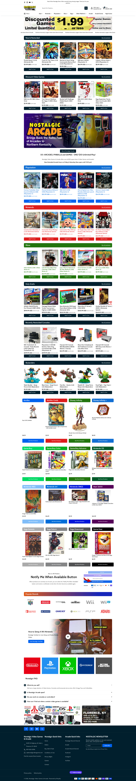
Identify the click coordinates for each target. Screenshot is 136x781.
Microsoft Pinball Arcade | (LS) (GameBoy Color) (56, 470)
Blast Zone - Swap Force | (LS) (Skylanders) (50, 386)
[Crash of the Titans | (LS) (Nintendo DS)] (50, 50)
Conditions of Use (50, 752)
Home (46, 741)
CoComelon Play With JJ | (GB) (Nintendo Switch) (68, 230)
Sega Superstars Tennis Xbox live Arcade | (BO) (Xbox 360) (103, 101)
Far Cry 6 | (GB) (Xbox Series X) (102, 268)
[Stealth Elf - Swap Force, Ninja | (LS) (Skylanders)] (86, 375)
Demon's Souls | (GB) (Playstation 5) (102, 191)
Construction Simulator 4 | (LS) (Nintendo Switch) (32, 230)
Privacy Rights (48, 756)
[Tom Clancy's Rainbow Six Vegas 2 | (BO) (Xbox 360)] (50, 89)
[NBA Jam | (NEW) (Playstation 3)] (86, 50)
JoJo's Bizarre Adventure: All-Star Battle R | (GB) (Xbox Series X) (67, 269)
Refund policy (38, 773)
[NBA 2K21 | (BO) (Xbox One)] (86, 89)
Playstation (57, 13)
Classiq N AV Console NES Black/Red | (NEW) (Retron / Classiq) (67, 346)
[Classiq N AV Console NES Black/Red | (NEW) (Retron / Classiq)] (68, 335)
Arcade (67, 745)
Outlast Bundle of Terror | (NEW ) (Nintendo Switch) (104, 308)
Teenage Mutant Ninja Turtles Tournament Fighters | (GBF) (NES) (49, 308)
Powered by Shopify (55, 778)
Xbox (65, 13)
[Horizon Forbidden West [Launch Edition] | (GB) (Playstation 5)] (32, 180)
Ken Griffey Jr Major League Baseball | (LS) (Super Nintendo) (79, 502)
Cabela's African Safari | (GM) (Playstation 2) (103, 61)
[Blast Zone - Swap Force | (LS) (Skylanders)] (50, 375)
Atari (40, 13)
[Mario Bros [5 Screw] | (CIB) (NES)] (86, 296)
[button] (107, 8)
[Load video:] (68, 636)
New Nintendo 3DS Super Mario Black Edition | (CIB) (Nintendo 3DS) (68, 308)
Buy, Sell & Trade (49, 749)
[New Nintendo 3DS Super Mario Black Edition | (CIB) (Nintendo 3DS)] (68, 296)
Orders (46, 745)
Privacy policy (27, 773)
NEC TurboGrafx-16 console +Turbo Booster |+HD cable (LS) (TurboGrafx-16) (31, 347)
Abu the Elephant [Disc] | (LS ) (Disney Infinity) (101, 418)
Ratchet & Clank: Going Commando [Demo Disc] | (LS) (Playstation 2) (68, 62)
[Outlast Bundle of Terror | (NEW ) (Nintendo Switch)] (104, 296)
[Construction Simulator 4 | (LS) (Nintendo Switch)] (32, 220)
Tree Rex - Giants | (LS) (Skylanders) (67, 386)
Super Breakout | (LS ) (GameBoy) (30, 469)
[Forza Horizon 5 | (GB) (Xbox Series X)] (86, 258)
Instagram (68, 756)
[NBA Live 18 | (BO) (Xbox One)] (32, 89)
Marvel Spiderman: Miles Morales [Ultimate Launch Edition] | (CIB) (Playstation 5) (86, 192)
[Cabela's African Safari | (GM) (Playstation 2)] (104, 50)
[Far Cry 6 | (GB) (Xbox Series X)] (104, 258)
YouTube (67, 760)
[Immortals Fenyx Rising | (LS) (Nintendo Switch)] (50, 220)
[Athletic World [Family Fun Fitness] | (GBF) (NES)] (32, 296)
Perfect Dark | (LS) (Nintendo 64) (54, 501)
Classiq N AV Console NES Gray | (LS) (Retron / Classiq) (103, 346)
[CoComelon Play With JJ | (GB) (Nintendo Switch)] (68, 220)
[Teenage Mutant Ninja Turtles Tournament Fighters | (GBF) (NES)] (50, 296)
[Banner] (30, 602)
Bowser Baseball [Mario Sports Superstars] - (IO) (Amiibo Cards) (56, 427)
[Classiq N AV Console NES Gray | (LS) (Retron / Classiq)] (104, 335)
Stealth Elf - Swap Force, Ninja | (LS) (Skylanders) (85, 386)
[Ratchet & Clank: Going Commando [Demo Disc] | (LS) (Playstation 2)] (68, 50)
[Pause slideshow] (74, 28)
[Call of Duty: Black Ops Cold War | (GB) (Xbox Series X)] (50, 258)
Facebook (67, 752)
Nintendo (47, 13)
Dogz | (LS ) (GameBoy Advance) (77, 469)
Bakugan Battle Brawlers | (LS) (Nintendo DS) (102, 468)
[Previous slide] (61, 28)
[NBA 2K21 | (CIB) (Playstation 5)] (68, 180)
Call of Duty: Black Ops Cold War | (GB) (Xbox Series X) (49, 269)
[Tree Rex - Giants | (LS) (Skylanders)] (68, 375)
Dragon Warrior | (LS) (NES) (29, 513)
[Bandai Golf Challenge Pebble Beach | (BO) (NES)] (68, 89)
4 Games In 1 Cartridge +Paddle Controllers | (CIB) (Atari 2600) (102, 504)
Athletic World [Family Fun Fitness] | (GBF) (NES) (32, 307)
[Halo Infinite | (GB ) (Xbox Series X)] (32, 258)
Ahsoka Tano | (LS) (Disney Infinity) (77, 433)
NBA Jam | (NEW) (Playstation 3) (83, 61)
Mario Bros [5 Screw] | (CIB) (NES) (85, 307)
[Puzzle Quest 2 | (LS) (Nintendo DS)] (32, 50)
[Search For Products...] (86, 8)
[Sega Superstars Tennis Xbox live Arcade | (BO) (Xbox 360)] (104, 89)
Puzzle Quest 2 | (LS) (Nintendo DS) (30, 61)
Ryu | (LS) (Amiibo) (27, 420)
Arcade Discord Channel (72, 749)
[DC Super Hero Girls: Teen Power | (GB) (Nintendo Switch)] (86, 220)
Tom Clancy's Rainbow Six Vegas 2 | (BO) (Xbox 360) (49, 101)
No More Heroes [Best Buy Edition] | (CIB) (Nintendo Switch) (103, 231)
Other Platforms (80, 13)
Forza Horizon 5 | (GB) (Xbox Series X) (85, 268)
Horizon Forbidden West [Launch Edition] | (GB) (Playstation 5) (31, 192)
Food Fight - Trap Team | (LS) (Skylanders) (103, 386)
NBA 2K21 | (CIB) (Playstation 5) (65, 191)
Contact (47, 764)
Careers (47, 760)
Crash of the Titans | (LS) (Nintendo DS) (50, 61)
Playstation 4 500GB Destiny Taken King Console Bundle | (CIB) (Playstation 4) (49, 347)
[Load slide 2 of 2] (68, 29)
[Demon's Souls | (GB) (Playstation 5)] (104, 180)
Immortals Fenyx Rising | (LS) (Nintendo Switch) (49, 230)
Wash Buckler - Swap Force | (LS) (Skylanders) (31, 386)
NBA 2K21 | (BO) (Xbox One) (85, 100)
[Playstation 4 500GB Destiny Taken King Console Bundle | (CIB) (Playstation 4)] (50, 335)
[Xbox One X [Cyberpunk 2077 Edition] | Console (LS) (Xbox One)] (86, 335)
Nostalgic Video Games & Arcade (38, 778)
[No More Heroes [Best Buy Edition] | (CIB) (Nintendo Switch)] (104, 220)
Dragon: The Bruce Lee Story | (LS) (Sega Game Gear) (102, 556)
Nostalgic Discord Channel (72, 741)
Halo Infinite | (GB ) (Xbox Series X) (32, 268)
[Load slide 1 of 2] (65, 29)
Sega (71, 13)
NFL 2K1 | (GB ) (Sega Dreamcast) (77, 549)
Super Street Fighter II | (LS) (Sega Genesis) (33, 556)
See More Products (33, 440)
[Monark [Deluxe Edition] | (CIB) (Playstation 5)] (50, 180)
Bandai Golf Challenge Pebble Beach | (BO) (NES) (67, 101)
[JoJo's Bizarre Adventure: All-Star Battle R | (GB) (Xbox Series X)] (68, 258)
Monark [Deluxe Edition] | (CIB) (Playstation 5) (50, 191)
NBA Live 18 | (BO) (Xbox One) (32, 100)
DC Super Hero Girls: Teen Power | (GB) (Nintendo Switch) (86, 231)
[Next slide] (71, 28)
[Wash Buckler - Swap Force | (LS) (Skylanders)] (32, 375)
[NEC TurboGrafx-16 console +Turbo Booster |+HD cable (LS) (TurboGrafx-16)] (32, 335)
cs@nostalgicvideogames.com (34, 752)
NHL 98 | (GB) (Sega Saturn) (53, 555)
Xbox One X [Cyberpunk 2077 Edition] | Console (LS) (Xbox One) (85, 346)
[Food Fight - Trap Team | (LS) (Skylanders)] (104, 375)
